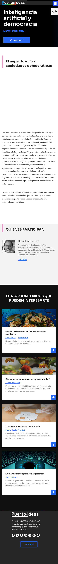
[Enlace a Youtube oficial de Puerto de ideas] (25, 536)
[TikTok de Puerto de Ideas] (38, 535)
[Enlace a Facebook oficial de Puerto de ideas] (13, 536)
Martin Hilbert (11, 477)
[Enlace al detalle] (53, 350)
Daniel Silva (23, 338)
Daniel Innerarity (13, 31)
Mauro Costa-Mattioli (15, 430)
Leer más (22, 260)
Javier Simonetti (12, 383)
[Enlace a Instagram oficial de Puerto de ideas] (21, 536)
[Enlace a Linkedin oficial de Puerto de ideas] (34, 536)
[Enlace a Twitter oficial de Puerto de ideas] (17, 536)
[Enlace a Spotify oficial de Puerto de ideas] (29, 536)
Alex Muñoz (10, 338)
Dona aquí (29, 544)
